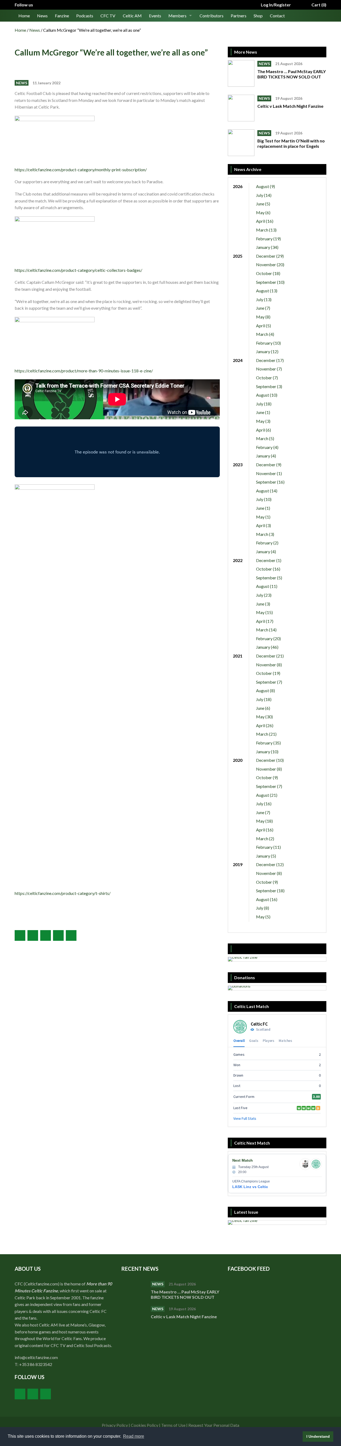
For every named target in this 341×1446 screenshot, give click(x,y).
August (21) (266, 795)
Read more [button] (133, 1436)
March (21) (266, 733)
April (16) (264, 221)
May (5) (263, 916)
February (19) (268, 238)
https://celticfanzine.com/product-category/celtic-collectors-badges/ (78, 270)
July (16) (263, 803)
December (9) (268, 464)
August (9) (265, 186)
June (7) (263, 307)
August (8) (265, 690)
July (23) (263, 594)
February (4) (267, 447)
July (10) (263, 499)
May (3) (263, 421)
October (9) (267, 777)
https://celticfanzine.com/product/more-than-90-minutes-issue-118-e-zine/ (84, 370)
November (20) (270, 264)
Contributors (212, 15)
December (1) (268, 560)
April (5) (263, 325)
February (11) (268, 847)
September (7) (269, 681)
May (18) (264, 820)
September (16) (270, 481)
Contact (277, 15)
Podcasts (84, 15)
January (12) (267, 351)
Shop (258, 15)
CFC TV (107, 15)
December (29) (270, 255)
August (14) (266, 490)
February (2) (267, 542)
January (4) (266, 455)
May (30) (264, 716)
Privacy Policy (115, 1425)
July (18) (263, 403)
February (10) (268, 342)
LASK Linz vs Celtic (250, 1187)
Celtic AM (132, 15)
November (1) (269, 473)
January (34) (267, 247)
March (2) (265, 838)
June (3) (263, 603)
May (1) (263, 516)
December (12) (270, 864)
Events (155, 15)
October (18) (268, 273)
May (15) (264, 612)
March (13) (266, 229)
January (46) (267, 647)
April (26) (264, 725)
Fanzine (62, 15)
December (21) (270, 655)
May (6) (263, 212)
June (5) (263, 203)
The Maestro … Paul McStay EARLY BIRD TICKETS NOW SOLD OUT (291, 74)
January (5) (266, 855)
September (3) (269, 386)
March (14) (266, 629)
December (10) (270, 760)
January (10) (267, 751)
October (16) (268, 568)
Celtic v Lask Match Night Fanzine (290, 106)
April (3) (263, 525)
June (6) (263, 708)
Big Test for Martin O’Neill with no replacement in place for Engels (291, 143)
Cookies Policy (144, 1425)
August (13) (266, 290)
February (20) (268, 638)
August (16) (266, 899)
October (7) (267, 377)
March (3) (265, 534)
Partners (238, 15)
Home (24, 15)
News (42, 15)
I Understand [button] (318, 1436)
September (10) (270, 282)
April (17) (264, 621)
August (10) (266, 394)
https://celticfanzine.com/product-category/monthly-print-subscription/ (81, 169)
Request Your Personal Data (213, 1425)
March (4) (265, 334)
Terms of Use (173, 1425)
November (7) (269, 368)
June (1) (263, 412)
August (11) (266, 586)
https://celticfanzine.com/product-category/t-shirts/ (63, 893)
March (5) (265, 438)
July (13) (263, 299)
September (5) (269, 577)
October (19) (268, 673)
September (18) (270, 890)
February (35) (268, 742)
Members (177, 15)
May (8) (263, 316)
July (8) (262, 907)
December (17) (270, 360)
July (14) (263, 195)
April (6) (263, 429)
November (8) (269, 664)
